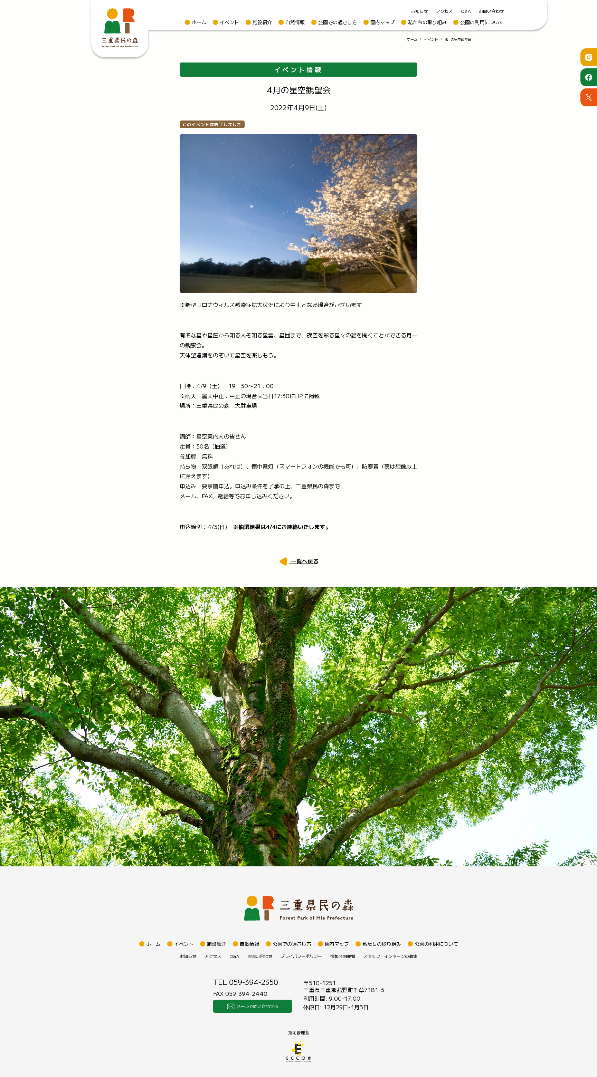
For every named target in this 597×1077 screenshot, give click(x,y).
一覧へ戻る (304, 561)
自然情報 (295, 22)
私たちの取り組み (427, 22)
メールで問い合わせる (257, 1006)
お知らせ (419, 11)
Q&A (466, 11)
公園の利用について (482, 22)
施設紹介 (262, 22)
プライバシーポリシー (301, 956)
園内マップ (382, 22)
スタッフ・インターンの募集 (390, 956)
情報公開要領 (342, 956)
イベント (229, 22)
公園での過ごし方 (337, 22)
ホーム (199, 22)
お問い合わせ (491, 11)
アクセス (444, 11)
